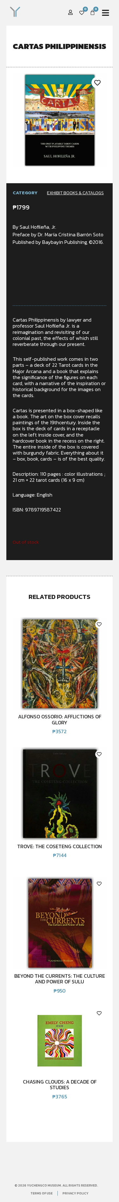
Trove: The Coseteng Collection (59, 846)
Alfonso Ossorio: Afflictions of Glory (59, 719)
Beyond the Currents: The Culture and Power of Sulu (59, 978)
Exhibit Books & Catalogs (75, 193)
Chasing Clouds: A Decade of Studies (59, 1084)
